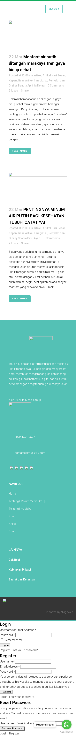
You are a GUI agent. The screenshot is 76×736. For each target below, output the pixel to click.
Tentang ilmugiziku (20, 508)
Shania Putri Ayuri (29, 238)
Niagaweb (67, 612)
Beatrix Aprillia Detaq (31, 85)
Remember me (13, 640)
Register (5, 650)
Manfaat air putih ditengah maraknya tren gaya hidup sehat (37, 63)
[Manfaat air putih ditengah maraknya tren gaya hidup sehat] (38, 34)
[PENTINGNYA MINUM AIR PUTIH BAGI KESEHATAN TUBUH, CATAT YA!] (38, 187)
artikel (38, 75)
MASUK (54, 8)
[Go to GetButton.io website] (66, 732)
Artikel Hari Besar (54, 75)
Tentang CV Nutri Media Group (27, 501)
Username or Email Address (18, 629)
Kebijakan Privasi (20, 569)
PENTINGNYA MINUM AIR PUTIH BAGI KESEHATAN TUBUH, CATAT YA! (37, 216)
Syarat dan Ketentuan (22, 579)
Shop (12, 531)
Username (7, 661)
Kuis (11, 516)
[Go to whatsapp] (67, 724)
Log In (3, 696)
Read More (19, 151)
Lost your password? (25, 650)
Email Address (10, 666)
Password (7, 635)
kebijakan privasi (59, 686)
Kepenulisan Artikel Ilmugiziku (28, 80)
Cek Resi (14, 559)
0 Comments (56, 85)
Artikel (12, 523)
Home (12, 493)
